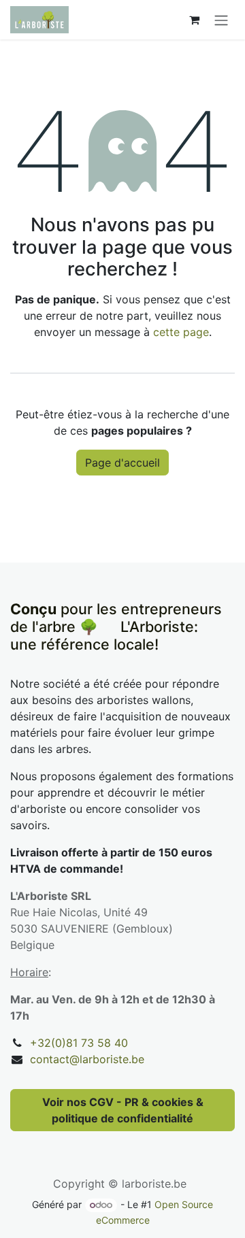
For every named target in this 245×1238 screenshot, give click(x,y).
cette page (181, 332)
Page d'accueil (122, 462)
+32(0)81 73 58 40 (79, 1043)
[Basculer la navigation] (221, 19)
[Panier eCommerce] (194, 19)
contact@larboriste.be (87, 1059)
